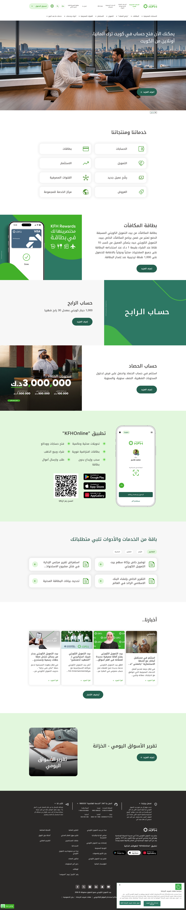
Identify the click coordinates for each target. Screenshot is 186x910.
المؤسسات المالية (100, 863)
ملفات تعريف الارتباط (83, 897)
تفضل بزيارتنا (146, 804)
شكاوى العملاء (73, 858)
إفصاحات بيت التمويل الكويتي (96, 842)
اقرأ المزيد (151, 680)
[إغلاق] (120, 885)
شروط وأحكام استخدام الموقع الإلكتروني (108, 897)
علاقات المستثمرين (71, 840)
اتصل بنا (84, 6)
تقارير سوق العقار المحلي (69, 835)
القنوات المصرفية (87, 16)
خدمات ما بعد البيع (55, 16)
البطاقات (136, 16)
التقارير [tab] (129, 551)
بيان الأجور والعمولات (99, 853)
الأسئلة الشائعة (45, 830)
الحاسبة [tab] (117, 551)
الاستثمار (100, 16)
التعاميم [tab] (152, 551)
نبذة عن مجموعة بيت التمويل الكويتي (68, 852)
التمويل (111, 16)
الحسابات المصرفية (150, 16)
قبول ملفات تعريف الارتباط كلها (130, 903)
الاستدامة (75, 845)
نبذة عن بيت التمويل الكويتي (96, 830)
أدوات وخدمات (71, 16)
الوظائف (75, 869)
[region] (150, 895)
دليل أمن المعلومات (71, 863)
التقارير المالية (73, 830)
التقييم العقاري (45, 840)
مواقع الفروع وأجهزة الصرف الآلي (73, 6)
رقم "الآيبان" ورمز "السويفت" (68, 874)
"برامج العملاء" (123, 16)
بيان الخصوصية (68, 897)
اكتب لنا (60, 804)
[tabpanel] (93, 572)
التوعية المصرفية (100, 848)
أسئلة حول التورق (44, 835)
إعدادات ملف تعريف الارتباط (152, 904)
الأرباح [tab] (140, 551)
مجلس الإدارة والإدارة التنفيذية (99, 836)
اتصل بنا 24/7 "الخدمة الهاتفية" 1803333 (95, 804)
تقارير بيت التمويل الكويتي (97, 858)
